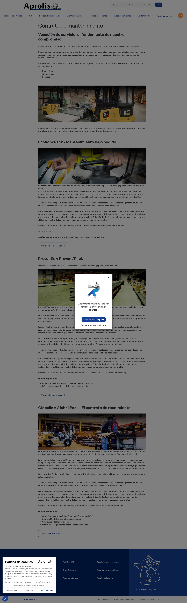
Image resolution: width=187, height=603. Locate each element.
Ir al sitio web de (93, 320)
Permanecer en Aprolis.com (93, 325)
